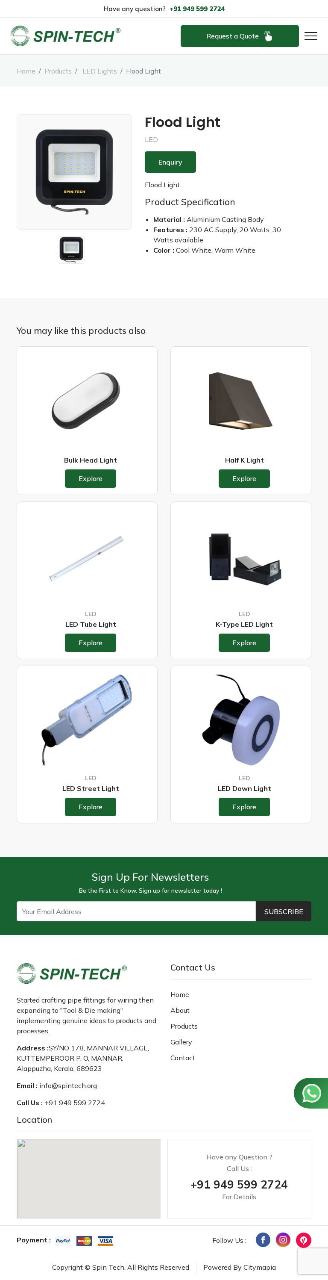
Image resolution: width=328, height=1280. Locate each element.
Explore (90, 478)
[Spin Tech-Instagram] (283, 1239)
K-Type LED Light (244, 624)
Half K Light (244, 460)
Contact (182, 1057)
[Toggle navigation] (308, 35)
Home (26, 71)
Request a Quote (232, 36)
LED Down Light (244, 788)
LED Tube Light (90, 624)
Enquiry (170, 162)
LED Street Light (90, 788)
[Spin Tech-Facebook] (263, 1239)
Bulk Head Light (90, 460)
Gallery (181, 1042)
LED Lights (99, 71)
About (180, 1010)
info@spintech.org (68, 1085)
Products (58, 71)
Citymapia (259, 1267)
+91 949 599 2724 (197, 9)
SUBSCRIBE (283, 911)
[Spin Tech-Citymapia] (303, 1239)
